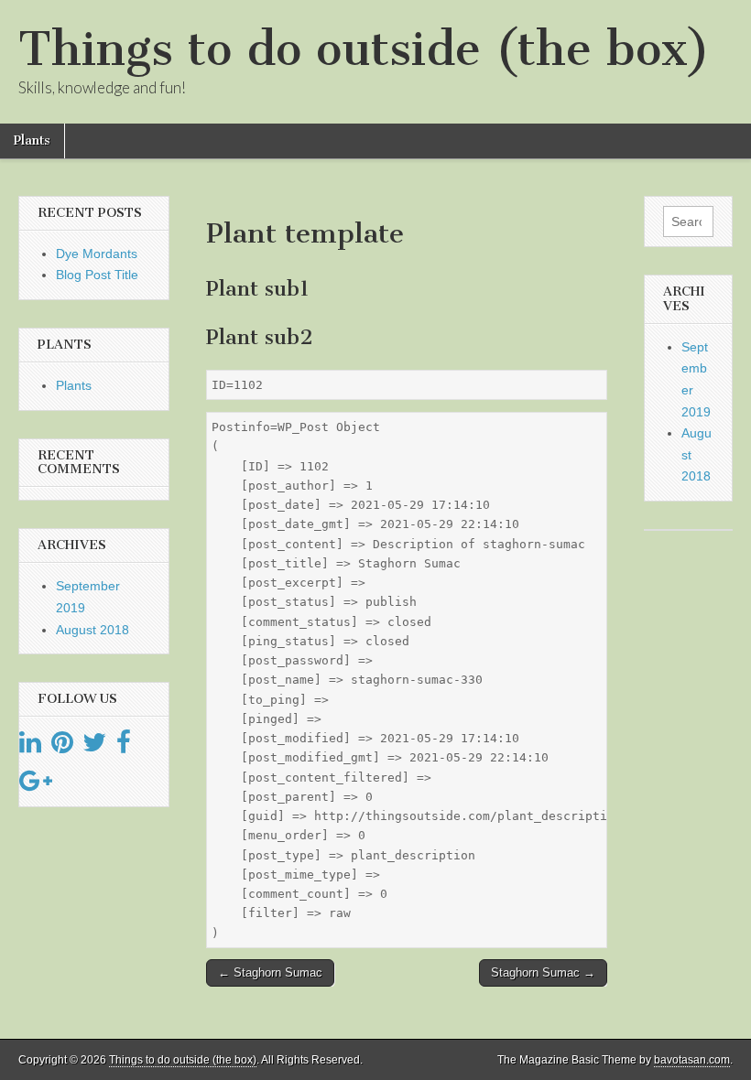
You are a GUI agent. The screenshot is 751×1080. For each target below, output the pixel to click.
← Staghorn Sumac (270, 972)
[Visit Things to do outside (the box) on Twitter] (94, 747)
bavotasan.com (692, 1059)
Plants (32, 140)
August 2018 (92, 629)
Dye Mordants (96, 253)
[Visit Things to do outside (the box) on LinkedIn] (30, 747)
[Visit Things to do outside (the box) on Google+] (35, 785)
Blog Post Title (97, 274)
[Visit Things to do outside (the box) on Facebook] (123, 747)
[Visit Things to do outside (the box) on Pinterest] (62, 747)
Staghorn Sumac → (543, 972)
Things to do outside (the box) (364, 49)
